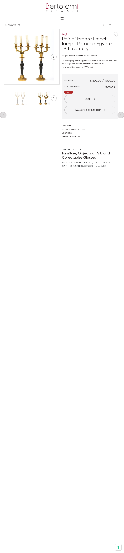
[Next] (118, 25)
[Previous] (104, 25)
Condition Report (71, 129)
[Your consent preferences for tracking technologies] (118, 547)
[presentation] (10, 57)
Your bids (67, 133)
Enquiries (66, 126)
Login (88, 99)
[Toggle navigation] (62, 18)
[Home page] (62, 7)
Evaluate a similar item (88, 110)
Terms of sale (69, 136)
